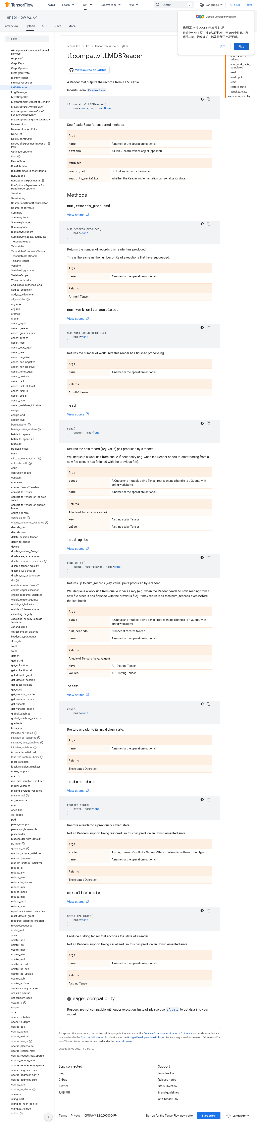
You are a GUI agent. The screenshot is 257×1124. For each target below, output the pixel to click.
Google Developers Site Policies (145, 1037)
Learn (66, 5)
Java (58, 26)
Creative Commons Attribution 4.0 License (168, 1033)
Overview (11, 26)
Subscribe (209, 1115)
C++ (45, 26)
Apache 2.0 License (92, 1037)
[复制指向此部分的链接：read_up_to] (92, 540)
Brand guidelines (168, 1092)
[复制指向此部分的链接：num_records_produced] (114, 206)
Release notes (167, 1079)
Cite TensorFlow (168, 1099)
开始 (241, 46)
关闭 (222, 46)
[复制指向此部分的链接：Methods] (91, 195)
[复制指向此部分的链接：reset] (82, 686)
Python (30, 26)
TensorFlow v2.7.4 (21, 17)
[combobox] (174, 4)
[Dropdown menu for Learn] (74, 5)
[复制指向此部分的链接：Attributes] (85, 163)
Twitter (63, 1086)
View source (76, 215)
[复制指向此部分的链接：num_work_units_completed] (123, 309)
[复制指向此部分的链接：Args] (79, 135)
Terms (63, 1115)
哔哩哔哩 (64, 1092)
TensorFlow (74, 46)
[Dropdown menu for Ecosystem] (120, 5)
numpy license (123, 1041)
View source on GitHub (90, 70)
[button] (139, 999)
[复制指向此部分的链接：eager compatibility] (119, 999)
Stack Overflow (167, 1086)
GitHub (235, 5)
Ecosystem (108, 5)
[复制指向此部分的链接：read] (80, 405)
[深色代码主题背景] (202, 99)
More (72, 26)
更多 (132, 5)
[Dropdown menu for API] (92, 5)
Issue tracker (166, 1073)
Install (51, 5)
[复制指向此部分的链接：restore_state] (100, 782)
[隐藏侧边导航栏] (48, 1117)
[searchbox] (27, 39)
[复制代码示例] (208, 99)
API (85, 5)
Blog (61, 1073)
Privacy (75, 1115)
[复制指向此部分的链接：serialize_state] (104, 893)
